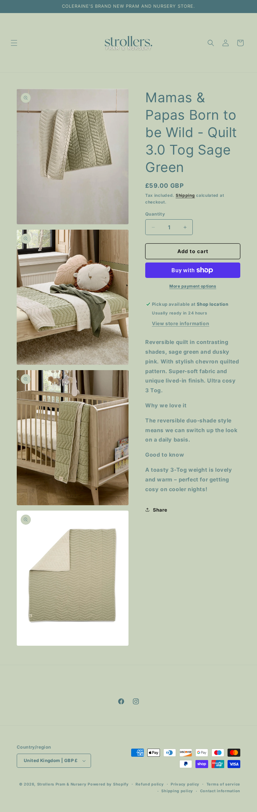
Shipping (185, 195)
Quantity (155, 214)
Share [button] (160, 510)
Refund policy (150, 784)
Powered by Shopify (108, 784)
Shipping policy (177, 791)
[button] (14, 43)
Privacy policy (185, 784)
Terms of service (223, 784)
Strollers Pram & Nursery (62, 784)
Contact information (220, 791)
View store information (180, 323)
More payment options (192, 286)
